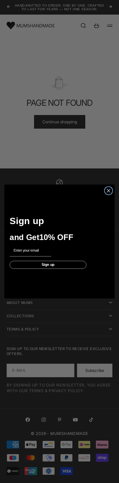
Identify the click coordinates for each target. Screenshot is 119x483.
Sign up (48, 265)
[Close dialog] (108, 191)
